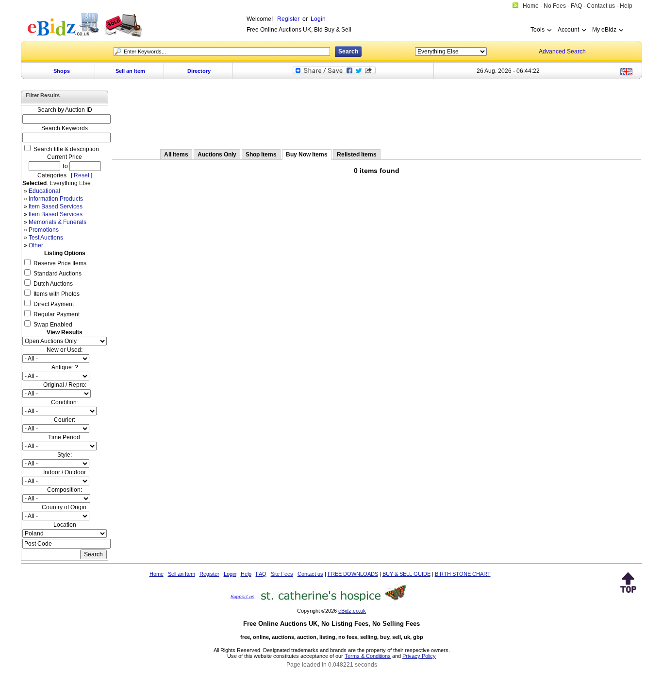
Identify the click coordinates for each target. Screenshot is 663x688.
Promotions (44, 229)
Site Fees (282, 574)
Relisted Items (357, 154)
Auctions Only (217, 154)
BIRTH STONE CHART (463, 574)
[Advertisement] (376, 115)
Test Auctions (46, 237)
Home (156, 574)
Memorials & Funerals (57, 222)
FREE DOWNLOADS (353, 574)
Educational (44, 191)
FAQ (261, 574)
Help (246, 574)
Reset (81, 175)
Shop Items (261, 154)
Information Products (56, 198)
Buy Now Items (307, 154)
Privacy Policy (419, 656)
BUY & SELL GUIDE (406, 574)
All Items (176, 154)
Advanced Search (562, 51)
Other (36, 245)
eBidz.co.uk (352, 611)
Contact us (310, 574)
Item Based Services (56, 206)
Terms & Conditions (368, 656)
